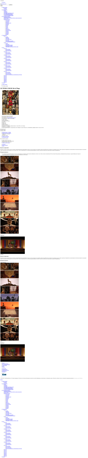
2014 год (5, 75)
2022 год (5, 48)
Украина (7, 31)
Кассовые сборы (4, 9)
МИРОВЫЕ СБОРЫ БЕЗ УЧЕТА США (12, 46)
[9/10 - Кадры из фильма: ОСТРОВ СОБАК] (9, 225)
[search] (10, 4)
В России (5, 8)
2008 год (5, 80)
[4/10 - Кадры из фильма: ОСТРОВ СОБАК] (9, 186)
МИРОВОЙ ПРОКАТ (7, 17)
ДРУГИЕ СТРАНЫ (7, 19)
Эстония (7, 32)
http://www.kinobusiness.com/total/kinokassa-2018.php (14, 74)
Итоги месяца (8, 49)
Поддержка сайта (76, 378)
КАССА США (6, 18)
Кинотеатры (4, 368)
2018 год (5, 61)
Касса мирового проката (6, 16)
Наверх (1, 379)
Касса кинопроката (5, 363)
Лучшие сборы (4, 35)
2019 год (5, 58)
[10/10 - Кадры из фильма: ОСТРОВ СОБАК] (9, 233)
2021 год (5, 51)
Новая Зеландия (8, 30)
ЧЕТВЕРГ (5, 11)
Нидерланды (8, 29)
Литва (7, 401)
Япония (7, 34)
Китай (7, 26)
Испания (7, 24)
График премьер (4, 7)
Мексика (7, 28)
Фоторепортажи (4, 369)
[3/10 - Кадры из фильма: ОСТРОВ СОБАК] (9, 178)
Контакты (3, 2)
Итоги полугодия (8, 50)
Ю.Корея (7, 33)
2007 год (5, 81)
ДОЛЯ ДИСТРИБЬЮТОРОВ (8, 15)
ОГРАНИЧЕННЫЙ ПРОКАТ (8, 14)
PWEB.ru (81, 378)
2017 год (5, 64)
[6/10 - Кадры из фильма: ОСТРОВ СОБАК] (9, 202)
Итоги (3, 47)
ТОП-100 (7, 40)
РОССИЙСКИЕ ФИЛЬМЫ (8, 387)
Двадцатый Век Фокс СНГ (11, 117)
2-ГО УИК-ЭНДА (9, 39)
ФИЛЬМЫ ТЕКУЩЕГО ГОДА (9, 13)
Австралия (7, 20)
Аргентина (7, 21)
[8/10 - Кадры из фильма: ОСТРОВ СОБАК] (9, 217)
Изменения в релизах (5, 370)
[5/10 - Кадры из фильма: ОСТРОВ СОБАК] (9, 194)
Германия (7, 23)
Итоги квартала (8, 53)
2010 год (5, 78)
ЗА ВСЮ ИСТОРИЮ (9, 45)
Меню (1, 5)
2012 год (5, 77)
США (5, 42)
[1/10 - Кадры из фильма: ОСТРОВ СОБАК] (9, 163)
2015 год (5, 71)
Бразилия (7, 22)
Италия (7, 25)
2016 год (5, 68)
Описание (3, 144)
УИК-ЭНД (5, 12)
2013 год (5, 76)
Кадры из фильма (5, 145)
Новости (3, 456)
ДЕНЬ (5, 10)
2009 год (5, 79)
